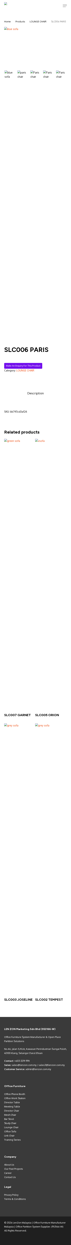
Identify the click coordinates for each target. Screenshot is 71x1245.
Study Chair (10, 1123)
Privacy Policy (11, 1194)
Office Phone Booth (14, 1094)
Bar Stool (9, 1119)
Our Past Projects (13, 1168)
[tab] (35, 393)
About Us (9, 1164)
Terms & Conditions (15, 1199)
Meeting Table (12, 1106)
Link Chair (9, 1135)
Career (8, 1173)
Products (20, 21)
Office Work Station (14, 1098)
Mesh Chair (10, 1114)
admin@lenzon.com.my (38, 1069)
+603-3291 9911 (22, 1060)
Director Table (12, 1102)
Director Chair (11, 1110)
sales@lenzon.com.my (24, 1065)
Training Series (12, 1139)
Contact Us (10, 1177)
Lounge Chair (11, 1127)
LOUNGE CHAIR (38, 21)
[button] (65, 6)
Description (35, 393)
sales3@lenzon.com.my (52, 1065)
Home (7, 21)
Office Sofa (10, 1131)
